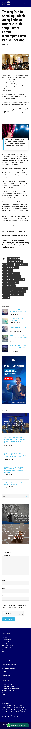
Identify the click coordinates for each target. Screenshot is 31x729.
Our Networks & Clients (8, 668)
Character (4, 637)
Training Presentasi (7, 291)
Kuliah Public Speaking (8, 264)
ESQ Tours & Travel (7, 684)
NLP (3, 649)
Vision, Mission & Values (9, 664)
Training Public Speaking (19, 291)
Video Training (6, 651)
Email (4, 588)
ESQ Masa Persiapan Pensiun (10, 688)
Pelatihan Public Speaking (8, 279)
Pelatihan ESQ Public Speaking (10, 267)
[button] (28, 3)
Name (4, 580)
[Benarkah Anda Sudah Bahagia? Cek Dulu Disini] (15, 514)
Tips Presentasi (23, 288)
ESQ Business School (8, 686)
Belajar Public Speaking (14, 258)
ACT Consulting (6, 692)
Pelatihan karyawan (7, 270)
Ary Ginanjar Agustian (8, 660)
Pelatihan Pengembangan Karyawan (11, 276)
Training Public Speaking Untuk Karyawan (12, 294)
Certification (5, 641)
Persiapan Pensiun (7, 645)
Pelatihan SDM (20, 279)
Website (4, 595)
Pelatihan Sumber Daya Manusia (10, 282)
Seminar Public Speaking (8, 285)
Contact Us (5, 671)
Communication (10, 44)
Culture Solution (6, 647)
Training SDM (5, 297)
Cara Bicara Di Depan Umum (15, 261)
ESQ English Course (8, 690)
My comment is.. (6, 555)
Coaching (4, 643)
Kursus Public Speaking (21, 264)
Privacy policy (6, 675)
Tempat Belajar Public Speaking (10, 288)
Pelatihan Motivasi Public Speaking (11, 273)
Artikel (3, 44)
